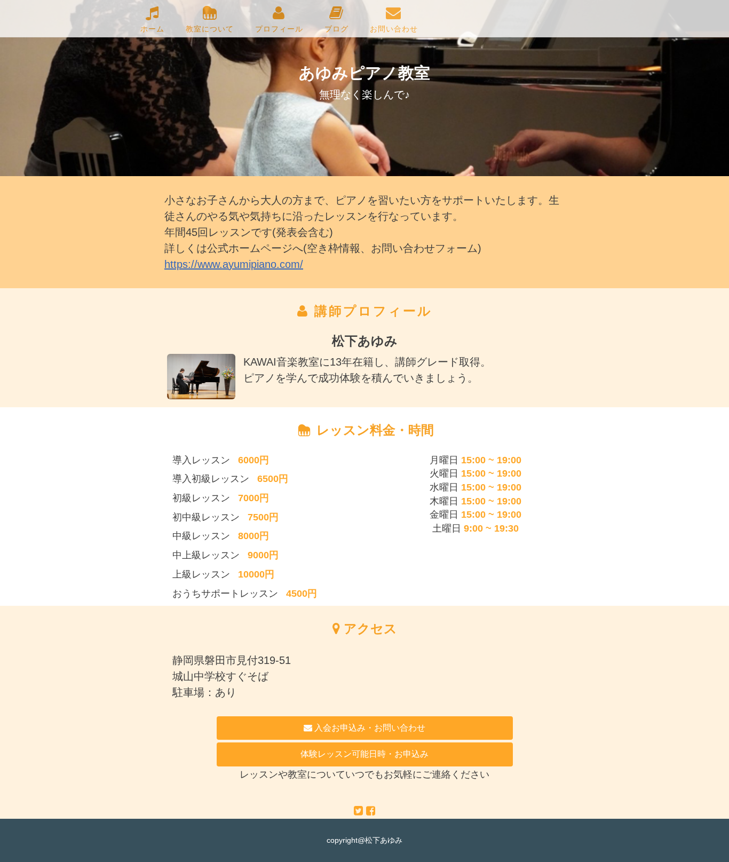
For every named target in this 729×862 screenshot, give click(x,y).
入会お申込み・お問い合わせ (368, 727)
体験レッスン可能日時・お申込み (364, 753)
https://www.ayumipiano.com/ (233, 264)
